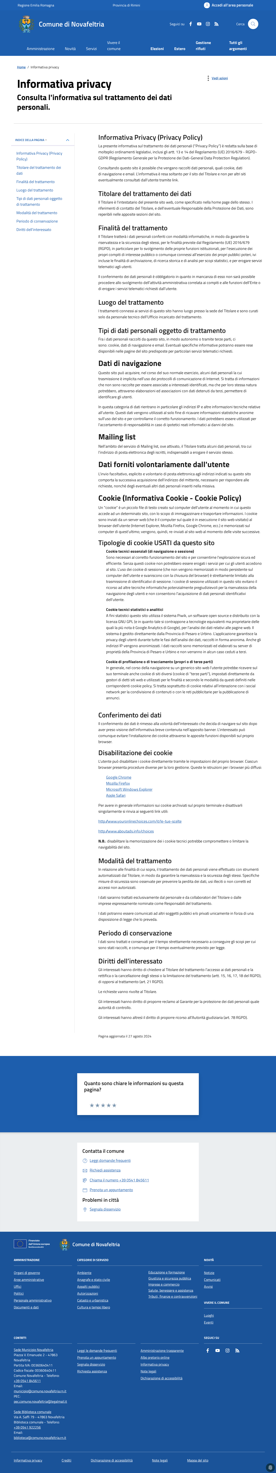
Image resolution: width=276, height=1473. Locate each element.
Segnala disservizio (91, 1364)
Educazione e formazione (166, 1272)
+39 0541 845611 (27, 1380)
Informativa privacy (155, 1364)
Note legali (148, 1371)
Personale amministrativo (33, 1300)
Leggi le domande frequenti (97, 1350)
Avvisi (208, 1286)
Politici (19, 1293)
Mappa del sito (197, 1460)
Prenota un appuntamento (96, 1357)
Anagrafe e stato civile (93, 1279)
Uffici (17, 1286)
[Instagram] (206, 24)
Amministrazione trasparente (162, 1350)
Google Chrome (118, 777)
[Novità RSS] (214, 24)
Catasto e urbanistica (92, 1300)
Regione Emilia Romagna (36, 5)
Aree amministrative (29, 1279)
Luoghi (209, 1315)
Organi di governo (27, 1272)
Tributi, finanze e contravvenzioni (172, 1296)
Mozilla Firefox (118, 783)
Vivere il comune (114, 46)
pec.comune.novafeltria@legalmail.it (40, 1401)
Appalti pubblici (88, 1286)
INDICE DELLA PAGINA (29, 140)
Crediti (66, 1460)
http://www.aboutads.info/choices (126, 831)
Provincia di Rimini (126, 5)
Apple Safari (115, 795)
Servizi (91, 49)
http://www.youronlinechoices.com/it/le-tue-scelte (140, 821)
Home (21, 67)
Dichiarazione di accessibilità (161, 1378)
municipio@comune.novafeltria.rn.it (40, 1391)
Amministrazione (41, 49)
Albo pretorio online (155, 1357)
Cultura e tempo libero (93, 1307)
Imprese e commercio (163, 1284)
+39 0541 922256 (27, 1427)
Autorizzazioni (87, 1293)
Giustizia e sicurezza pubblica (169, 1278)
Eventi (208, 1322)
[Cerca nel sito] (253, 24)
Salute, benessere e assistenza (170, 1290)
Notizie (209, 1272)
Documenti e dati (26, 1307)
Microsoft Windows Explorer (129, 789)
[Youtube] (197, 24)
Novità (70, 49)
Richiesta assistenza (92, 1371)
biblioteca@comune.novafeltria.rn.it (40, 1437)
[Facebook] (189, 24)
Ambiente (84, 1272)
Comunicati (212, 1279)
